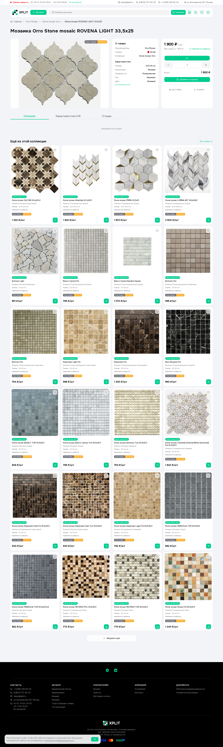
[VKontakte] (116, 670)
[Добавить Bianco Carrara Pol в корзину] (106, 301)
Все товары (205, 141)
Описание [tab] (29, 116)
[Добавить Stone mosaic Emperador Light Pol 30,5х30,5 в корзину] (157, 546)
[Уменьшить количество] (168, 65)
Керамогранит (58, 692)
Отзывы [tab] (106, 116)
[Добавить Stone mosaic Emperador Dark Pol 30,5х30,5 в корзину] (55, 546)
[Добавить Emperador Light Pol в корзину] (106, 381)
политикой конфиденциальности (59, 740)
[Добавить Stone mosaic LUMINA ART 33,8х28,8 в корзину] (208, 220)
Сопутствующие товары (63, 703)
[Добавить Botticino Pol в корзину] (208, 301)
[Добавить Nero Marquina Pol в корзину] (208, 381)
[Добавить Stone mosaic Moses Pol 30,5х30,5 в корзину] (208, 626)
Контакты (139, 692)
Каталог (96, 689)
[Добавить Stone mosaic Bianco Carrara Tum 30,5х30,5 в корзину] (106, 465)
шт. (187, 58)
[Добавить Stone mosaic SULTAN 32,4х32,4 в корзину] (55, 220)
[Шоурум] (189, 12)
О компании (140, 689)
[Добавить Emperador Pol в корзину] (157, 381)
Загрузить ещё (113, 638)
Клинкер (55, 696)
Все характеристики (122, 85)
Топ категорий (58, 707)
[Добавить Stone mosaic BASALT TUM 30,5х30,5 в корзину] (55, 465)
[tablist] (68, 116)
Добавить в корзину (189, 79)
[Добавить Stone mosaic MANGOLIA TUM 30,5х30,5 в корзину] (208, 546)
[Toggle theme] (208, 12)
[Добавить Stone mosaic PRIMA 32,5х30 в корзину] (157, 220)
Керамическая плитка (61, 689)
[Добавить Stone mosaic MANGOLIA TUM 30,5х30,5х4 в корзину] (55, 626)
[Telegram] (107, 670)
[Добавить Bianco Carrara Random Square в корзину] (157, 301)
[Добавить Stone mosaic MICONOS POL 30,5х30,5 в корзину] (106, 626)
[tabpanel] (111, 128)
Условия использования (187, 692)
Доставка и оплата (101, 696)
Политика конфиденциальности (190, 689)
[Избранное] (201, 12)
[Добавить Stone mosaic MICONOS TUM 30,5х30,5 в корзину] (157, 626)
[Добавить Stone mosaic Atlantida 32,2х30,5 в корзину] (106, 220)
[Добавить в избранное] (55, 150)
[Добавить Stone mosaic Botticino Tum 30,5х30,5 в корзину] (157, 465)
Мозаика (55, 700)
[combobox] (111, 12)
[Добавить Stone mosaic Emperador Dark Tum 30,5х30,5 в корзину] (106, 546)
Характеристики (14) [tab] (68, 116)
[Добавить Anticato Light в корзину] (55, 301)
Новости (97, 692)
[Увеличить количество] (206, 65)
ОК (95, 739)
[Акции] (195, 12)
